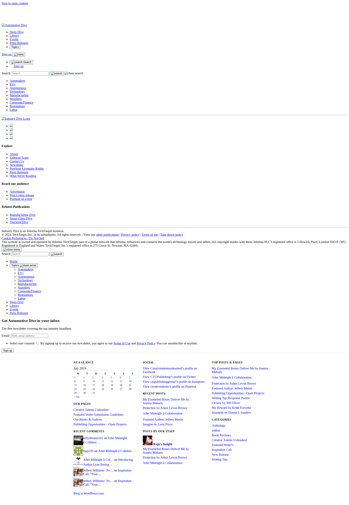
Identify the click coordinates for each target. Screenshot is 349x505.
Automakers (17, 80)
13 (121, 381)
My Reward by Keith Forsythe (231, 407)
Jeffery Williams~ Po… (98, 470)
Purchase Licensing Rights (27, 168)
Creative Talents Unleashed (91, 409)
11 (103, 381)
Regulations (17, 106)
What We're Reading (23, 176)
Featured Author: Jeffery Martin (163, 419)
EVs (12, 84)
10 (94, 381)
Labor (13, 110)
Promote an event (21, 199)
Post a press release (22, 195)
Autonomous (18, 88)
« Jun (77, 396)
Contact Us (17, 161)
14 (130, 381)
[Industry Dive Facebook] (11, 130)
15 (75, 385)
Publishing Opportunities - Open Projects (238, 393)
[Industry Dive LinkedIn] (11, 126)
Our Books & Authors (88, 419)
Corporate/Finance (21, 102)
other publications (107, 234)
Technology (17, 91)
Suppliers (16, 99)
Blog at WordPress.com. (89, 493)
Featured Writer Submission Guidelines (98, 414)
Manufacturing (19, 95)
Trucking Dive (19, 222)
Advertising (17, 191)
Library (14, 35)
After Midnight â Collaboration (162, 413)
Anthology (219, 425)
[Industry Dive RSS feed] (11, 138)
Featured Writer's (222, 445)
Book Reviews (221, 435)
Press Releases (19, 43)
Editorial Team (19, 157)
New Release (220, 454)
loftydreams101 (93, 438)
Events (14, 39)
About (14, 154)
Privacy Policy (146, 343)
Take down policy (171, 234)
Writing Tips (220, 459)
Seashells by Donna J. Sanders (231, 412)
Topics (15, 46)
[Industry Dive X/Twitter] (11, 134)
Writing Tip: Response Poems (231, 398)
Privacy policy (130, 234)
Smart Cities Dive (21, 218)
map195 (88, 451)
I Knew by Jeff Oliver (226, 403)
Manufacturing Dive (23, 215)
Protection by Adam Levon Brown (165, 408)
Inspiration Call (221, 449)
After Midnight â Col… (98, 459)
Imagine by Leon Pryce (158, 424)
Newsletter (16, 165)
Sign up (7, 54)
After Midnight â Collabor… (116, 451)
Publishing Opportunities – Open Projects (100, 424)
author (216, 430)
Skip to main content (15, 3)
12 (112, 381)
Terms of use (150, 234)
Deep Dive (17, 32)
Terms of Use (121, 343)
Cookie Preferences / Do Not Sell (23, 238)
